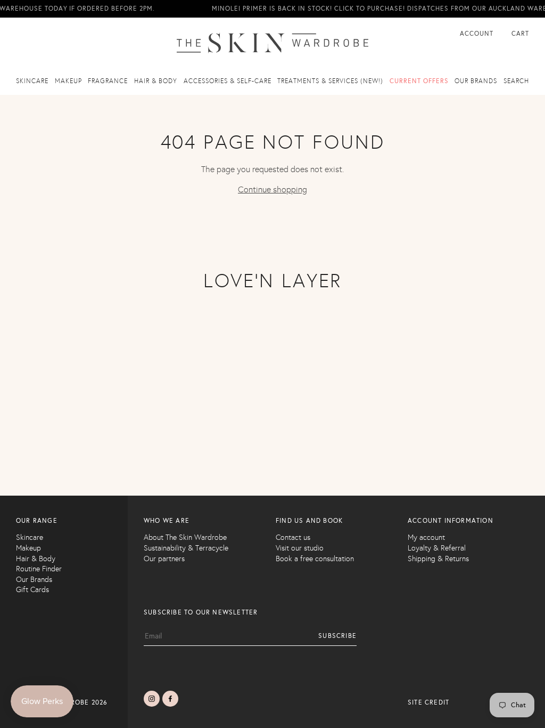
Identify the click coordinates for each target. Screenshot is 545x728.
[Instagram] (152, 699)
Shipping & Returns (438, 558)
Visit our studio (300, 548)
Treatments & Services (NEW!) (330, 81)
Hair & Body (155, 81)
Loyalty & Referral (437, 548)
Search (516, 81)
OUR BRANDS (476, 81)
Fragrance (108, 81)
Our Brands (34, 579)
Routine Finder (39, 568)
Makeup (68, 81)
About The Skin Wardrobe (185, 537)
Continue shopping (272, 189)
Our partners (164, 558)
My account (426, 537)
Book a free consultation (315, 558)
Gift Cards (32, 589)
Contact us (293, 537)
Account (478, 33)
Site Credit (428, 702)
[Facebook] (170, 699)
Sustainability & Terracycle (186, 548)
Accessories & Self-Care (227, 81)
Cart (520, 33)
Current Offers (419, 81)
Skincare (32, 81)
